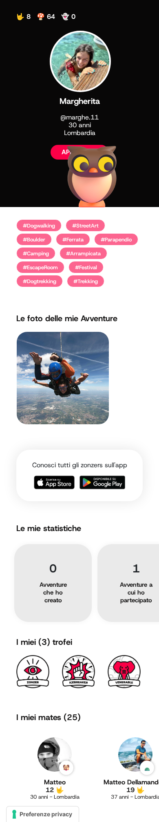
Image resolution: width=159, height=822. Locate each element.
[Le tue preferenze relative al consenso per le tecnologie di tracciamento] (43, 814)
